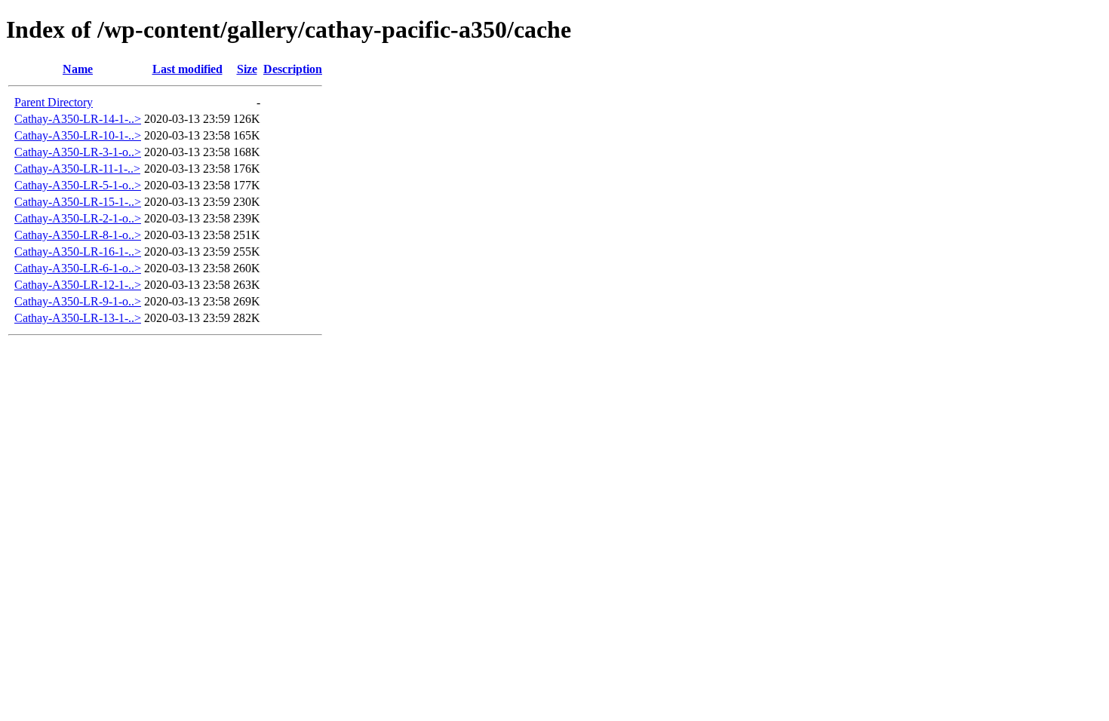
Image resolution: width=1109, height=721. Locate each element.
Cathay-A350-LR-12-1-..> (77, 284)
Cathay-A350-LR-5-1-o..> (77, 185)
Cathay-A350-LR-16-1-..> (77, 251)
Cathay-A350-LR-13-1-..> (77, 317)
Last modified (187, 69)
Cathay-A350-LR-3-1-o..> (77, 152)
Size (247, 69)
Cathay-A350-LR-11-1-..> (77, 168)
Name (78, 69)
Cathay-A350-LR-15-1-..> (77, 201)
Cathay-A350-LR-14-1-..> (77, 118)
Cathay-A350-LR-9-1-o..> (77, 301)
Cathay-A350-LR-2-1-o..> (77, 218)
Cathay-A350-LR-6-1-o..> (77, 268)
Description (292, 69)
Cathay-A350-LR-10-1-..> (77, 135)
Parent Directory (53, 102)
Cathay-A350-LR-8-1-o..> (77, 235)
